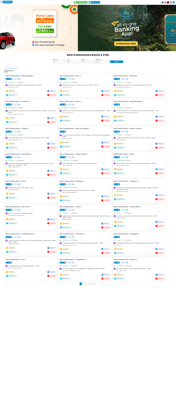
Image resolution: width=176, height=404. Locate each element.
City (68, 59)
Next (94, 284)
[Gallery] (88, 28)
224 (90, 284)
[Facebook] (162, 2)
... (87, 284)
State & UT (55, 59)
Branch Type (98, 59)
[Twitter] (168, 2)
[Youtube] (171, 2)
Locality (83, 59)
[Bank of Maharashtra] (7, 2)
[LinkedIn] (173, 2)
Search (117, 61)
